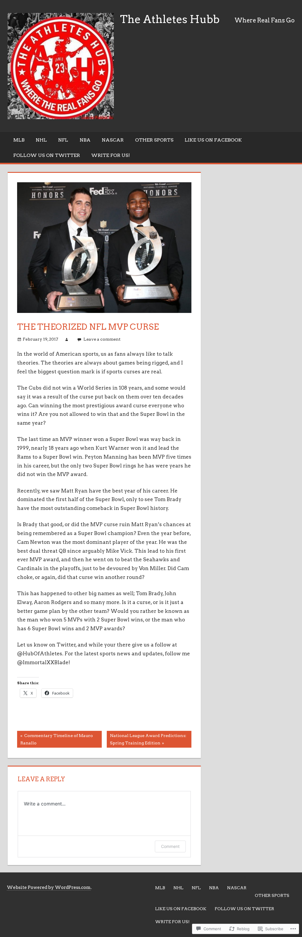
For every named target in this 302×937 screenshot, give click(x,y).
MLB (18, 140)
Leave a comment (102, 339)
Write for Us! (110, 155)
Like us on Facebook (213, 140)
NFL (63, 140)
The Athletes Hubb (170, 19)
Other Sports (154, 140)
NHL (41, 140)
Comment (170, 846)
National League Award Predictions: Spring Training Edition (146, 739)
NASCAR (113, 140)
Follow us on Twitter (46, 155)
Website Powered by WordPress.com (49, 887)
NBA (85, 140)
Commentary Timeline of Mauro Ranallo (55, 739)
